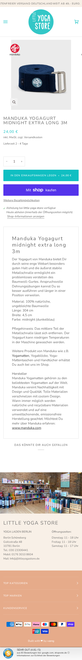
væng (50, 641)
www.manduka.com (26, 428)
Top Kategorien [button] (15, 583)
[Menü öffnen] (9, 22)
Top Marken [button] (12, 595)
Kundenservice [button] (15, 608)
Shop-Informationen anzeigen (25, 216)
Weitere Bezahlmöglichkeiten (21, 200)
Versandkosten (33, 137)
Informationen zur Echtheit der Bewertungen (38, 655)
